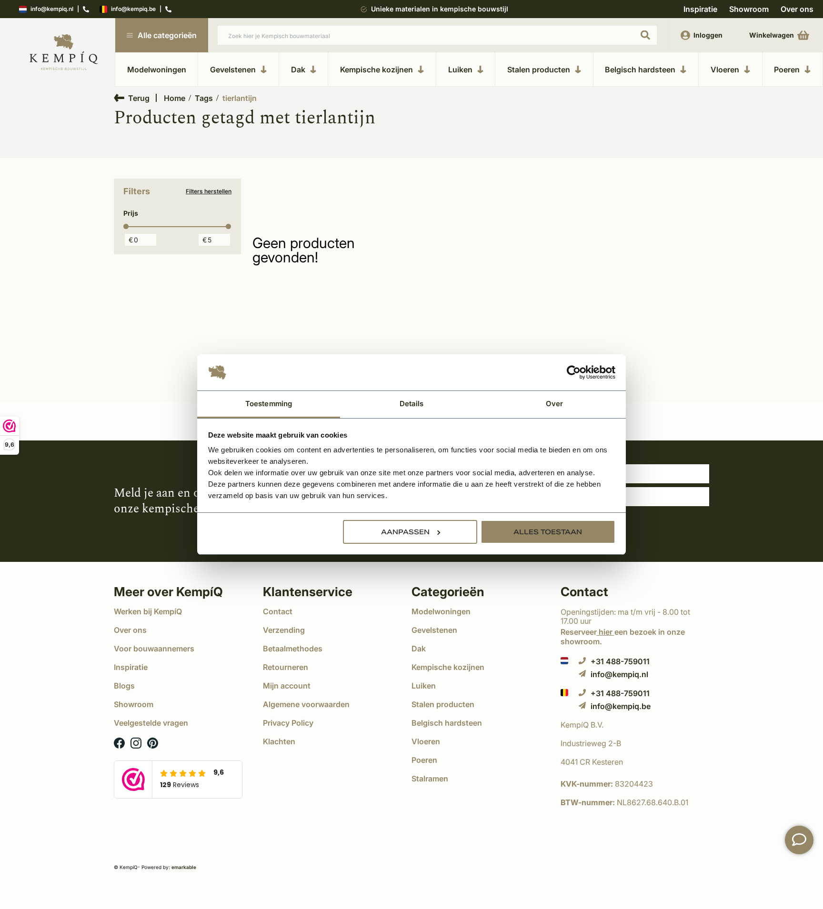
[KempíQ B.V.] (635, 725)
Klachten (279, 741)
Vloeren (725, 69)
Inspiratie (700, 9)
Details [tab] (412, 403)
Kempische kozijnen (376, 69)
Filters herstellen (208, 191)
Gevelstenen (233, 69)
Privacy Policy (288, 723)
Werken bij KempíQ (148, 611)
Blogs (124, 685)
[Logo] (64, 52)
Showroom (749, 9)
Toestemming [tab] (268, 403)
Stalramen (430, 778)
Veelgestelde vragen (151, 723)
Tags (204, 98)
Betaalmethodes (292, 648)
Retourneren (285, 667)
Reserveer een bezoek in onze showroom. (623, 636)
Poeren (787, 69)
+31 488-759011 (620, 661)
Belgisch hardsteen (640, 69)
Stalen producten (538, 69)
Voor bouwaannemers (154, 648)
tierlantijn (239, 98)
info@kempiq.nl (51, 9)
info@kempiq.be (133, 9)
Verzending (284, 630)
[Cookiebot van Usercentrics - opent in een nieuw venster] (573, 372)
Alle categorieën (167, 35)
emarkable (183, 867)
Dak (298, 69)
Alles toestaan (547, 532)
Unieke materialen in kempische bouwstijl (439, 9)
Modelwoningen (156, 69)
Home (174, 98)
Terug (139, 98)
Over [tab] (554, 403)
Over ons (797, 9)
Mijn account (287, 685)
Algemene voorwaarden (306, 704)
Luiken (460, 69)
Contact (277, 611)
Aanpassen (405, 532)
